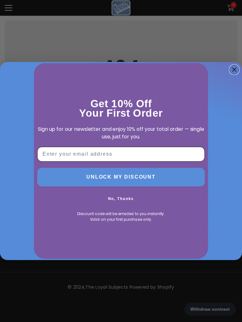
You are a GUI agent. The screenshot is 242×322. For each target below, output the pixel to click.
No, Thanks (121, 199)
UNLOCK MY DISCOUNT (121, 177)
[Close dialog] (234, 70)
